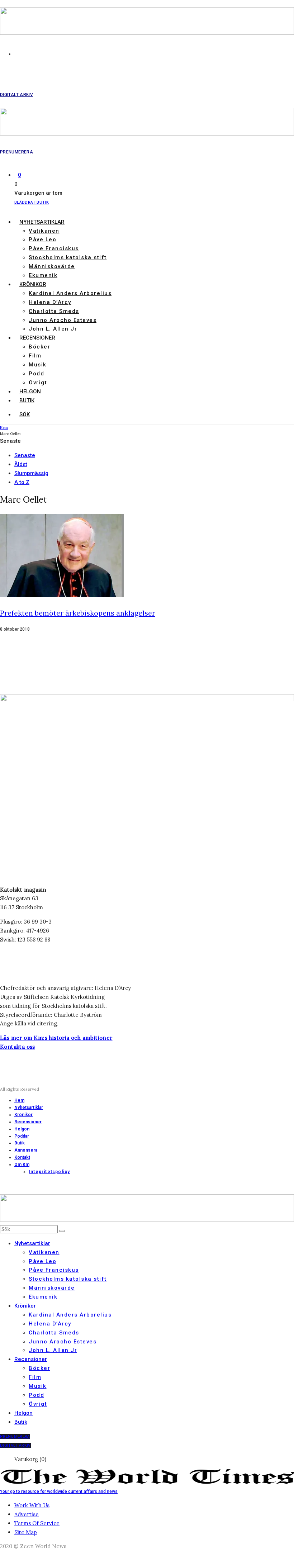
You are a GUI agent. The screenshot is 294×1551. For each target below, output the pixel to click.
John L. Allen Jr (53, 329)
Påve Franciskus (54, 248)
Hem (19, 1100)
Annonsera (25, 1150)
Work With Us (31, 1505)
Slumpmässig (31, 473)
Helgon (30, 391)
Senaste (24, 455)
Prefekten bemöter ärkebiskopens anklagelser (77, 612)
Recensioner (37, 338)
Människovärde (52, 266)
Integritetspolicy (49, 1171)
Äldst (20, 464)
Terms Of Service (37, 1523)
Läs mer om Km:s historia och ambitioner (56, 1037)
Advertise (26, 1514)
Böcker (39, 346)
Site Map (25, 1532)
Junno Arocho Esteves (62, 320)
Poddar (21, 1136)
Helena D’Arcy (50, 302)
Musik (38, 364)
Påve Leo (42, 239)
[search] (62, 1231)
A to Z (21, 482)
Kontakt (22, 1157)
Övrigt (38, 382)
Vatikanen (44, 231)
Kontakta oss (17, 1046)
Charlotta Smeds (54, 311)
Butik (26, 400)
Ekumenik (43, 275)
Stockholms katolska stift (68, 257)
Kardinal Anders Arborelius (70, 293)
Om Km (21, 1164)
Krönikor (32, 284)
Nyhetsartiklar (42, 222)
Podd (36, 373)
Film (35, 355)
